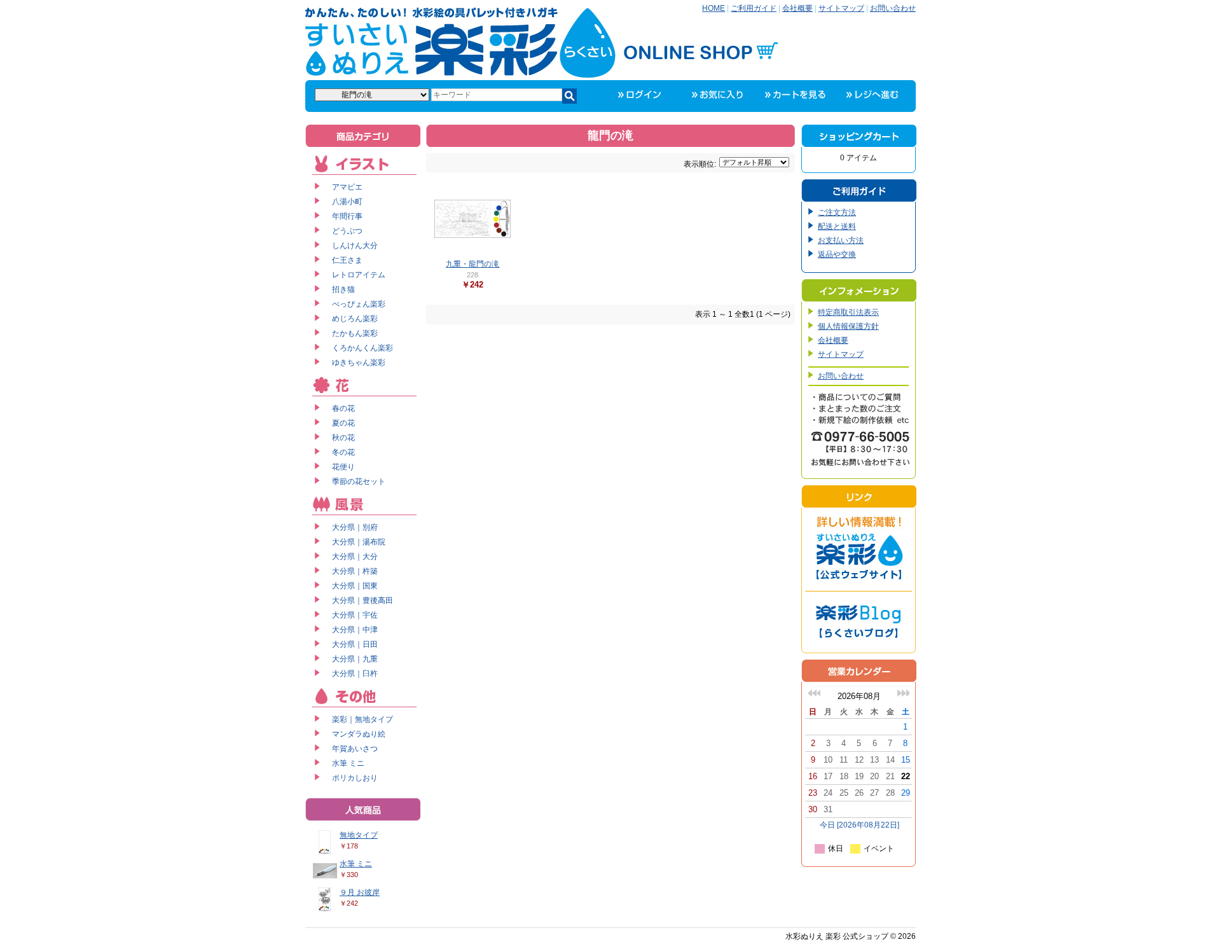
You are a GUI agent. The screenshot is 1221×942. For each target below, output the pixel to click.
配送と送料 (837, 226)
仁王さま (347, 260)
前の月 (814, 693)
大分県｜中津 (355, 629)
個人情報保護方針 (848, 326)
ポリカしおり (355, 777)
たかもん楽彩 (355, 333)
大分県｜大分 (355, 556)
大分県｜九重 (355, 659)
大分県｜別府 (355, 527)
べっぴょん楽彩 (358, 304)
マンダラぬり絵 (358, 734)
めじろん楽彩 (355, 318)
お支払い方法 (841, 240)
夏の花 (343, 423)
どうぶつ (347, 230)
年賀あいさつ (355, 748)
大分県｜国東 (355, 585)
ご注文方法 (837, 212)
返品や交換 (837, 254)
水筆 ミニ (348, 763)
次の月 (903, 693)
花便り (343, 466)
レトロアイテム (358, 274)
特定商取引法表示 (848, 312)
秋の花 (343, 437)
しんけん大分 (355, 245)
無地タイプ (359, 835)
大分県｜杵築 (355, 571)
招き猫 (343, 289)
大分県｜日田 (355, 644)
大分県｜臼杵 (355, 673)
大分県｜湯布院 (358, 541)
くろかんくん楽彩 (362, 347)
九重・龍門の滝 (472, 264)
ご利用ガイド (753, 8)
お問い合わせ (893, 8)
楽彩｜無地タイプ (362, 719)
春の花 (343, 408)
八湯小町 (347, 201)
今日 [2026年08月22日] (859, 825)
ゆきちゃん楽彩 (358, 362)
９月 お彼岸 (360, 892)
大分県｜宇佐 (355, 615)
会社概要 (797, 8)
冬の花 (343, 452)
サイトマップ (841, 8)
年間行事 (347, 216)
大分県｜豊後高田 (362, 600)
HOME (713, 8)
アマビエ (347, 187)
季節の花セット (358, 481)
